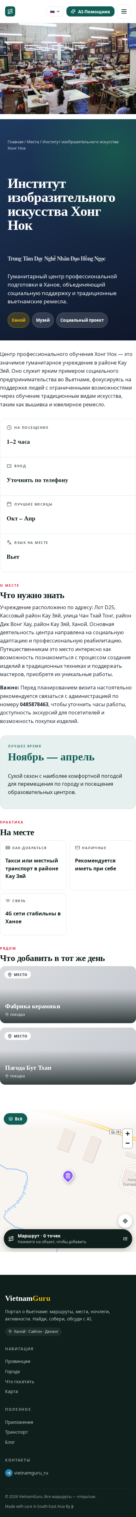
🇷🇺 (52, 11)
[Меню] (124, 11)
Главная (15, 142)
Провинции (17, 1361)
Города (12, 1371)
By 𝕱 (69, 1506)
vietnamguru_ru (31, 1473)
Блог (10, 1442)
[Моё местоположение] (125, 1221)
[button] (68, 1175)
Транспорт (16, 1432)
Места (33, 142)
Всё (18, 1119)
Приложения (19, 1422)
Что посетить (19, 1381)
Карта (11, 1391)
